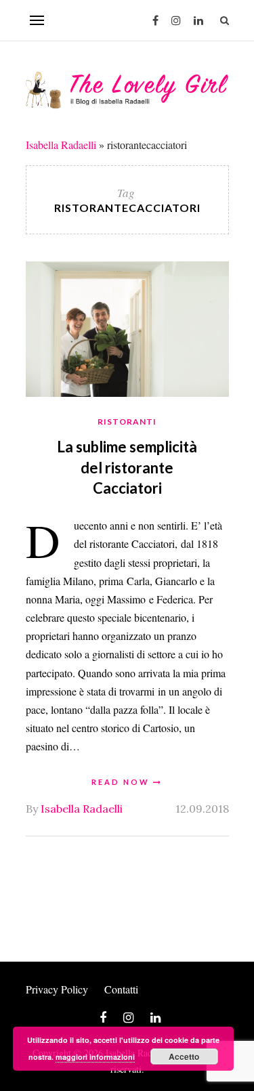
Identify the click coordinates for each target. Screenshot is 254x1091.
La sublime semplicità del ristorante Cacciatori (127, 467)
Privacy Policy (57, 989)
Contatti (121, 989)
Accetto (184, 1056)
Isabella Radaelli (61, 144)
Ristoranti (127, 421)
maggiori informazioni (95, 1057)
